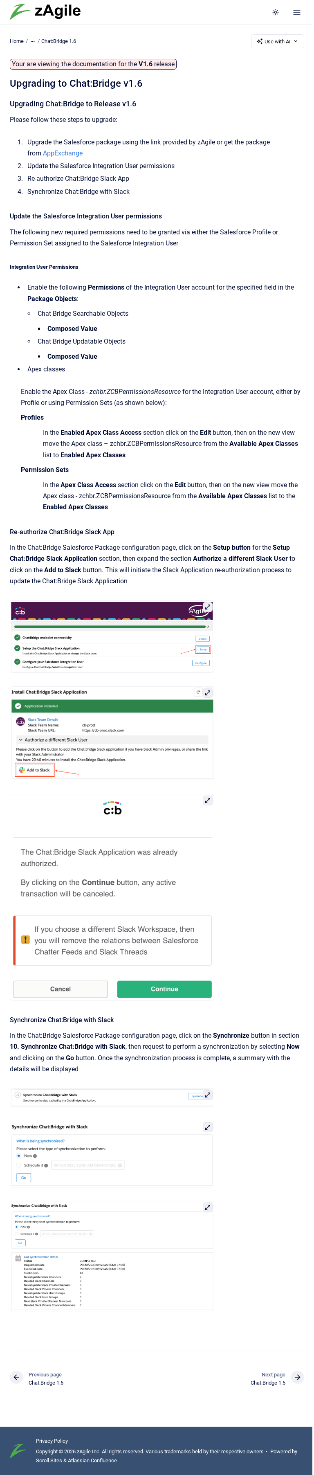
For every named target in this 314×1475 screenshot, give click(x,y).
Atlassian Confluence (92, 1460)
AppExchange (63, 153)
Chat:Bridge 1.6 (58, 41)
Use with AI (278, 41)
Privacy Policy (52, 1441)
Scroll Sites (49, 1460)
